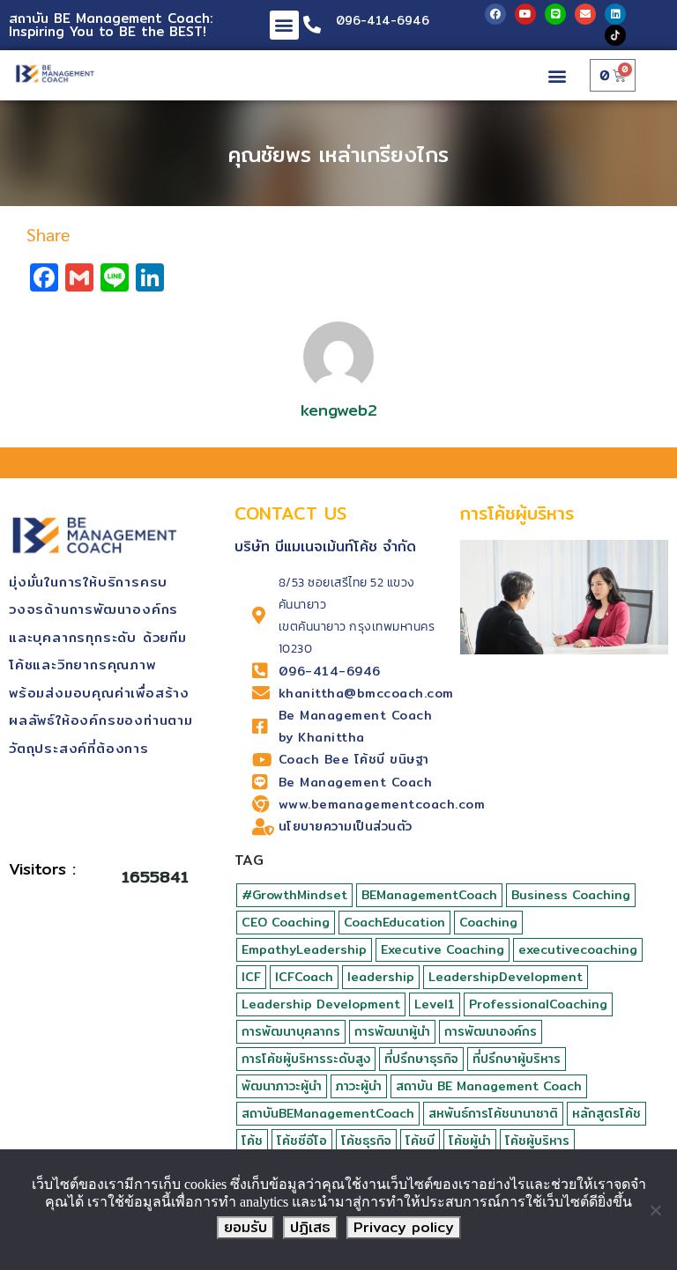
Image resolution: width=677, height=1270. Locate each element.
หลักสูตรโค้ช (606, 1113)
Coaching (488, 922)
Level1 (434, 1004)
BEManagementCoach (429, 895)
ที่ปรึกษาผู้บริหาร (516, 1058)
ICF (251, 976)
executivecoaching (577, 949)
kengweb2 (339, 410)
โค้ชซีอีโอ (302, 1140)
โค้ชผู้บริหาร (537, 1140)
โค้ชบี (420, 1140)
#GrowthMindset (294, 895)
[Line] (555, 14)
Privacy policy (403, 1227)
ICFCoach (304, 976)
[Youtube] (525, 14)
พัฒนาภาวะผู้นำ (282, 1086)
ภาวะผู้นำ (359, 1086)
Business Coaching (570, 895)
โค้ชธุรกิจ (366, 1140)
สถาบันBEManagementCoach (328, 1113)
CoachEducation (394, 922)
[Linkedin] (615, 14)
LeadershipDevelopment (505, 976)
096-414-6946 (382, 20)
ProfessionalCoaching (538, 1004)
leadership (380, 976)
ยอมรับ (245, 1227)
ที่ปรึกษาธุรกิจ (421, 1058)
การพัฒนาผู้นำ (392, 1031)
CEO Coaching (286, 922)
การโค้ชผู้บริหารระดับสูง (306, 1058)
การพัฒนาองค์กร (490, 1031)
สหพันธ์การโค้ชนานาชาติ (493, 1113)
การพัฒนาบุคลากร (291, 1031)
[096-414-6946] (312, 24)
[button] (284, 25)
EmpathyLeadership (304, 949)
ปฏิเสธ (310, 1227)
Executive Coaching (442, 949)
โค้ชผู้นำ (470, 1140)
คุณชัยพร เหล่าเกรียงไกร (338, 154)
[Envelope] (585, 14)
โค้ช (252, 1140)
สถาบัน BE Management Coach (489, 1086)
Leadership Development (321, 1004)
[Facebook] (495, 14)
